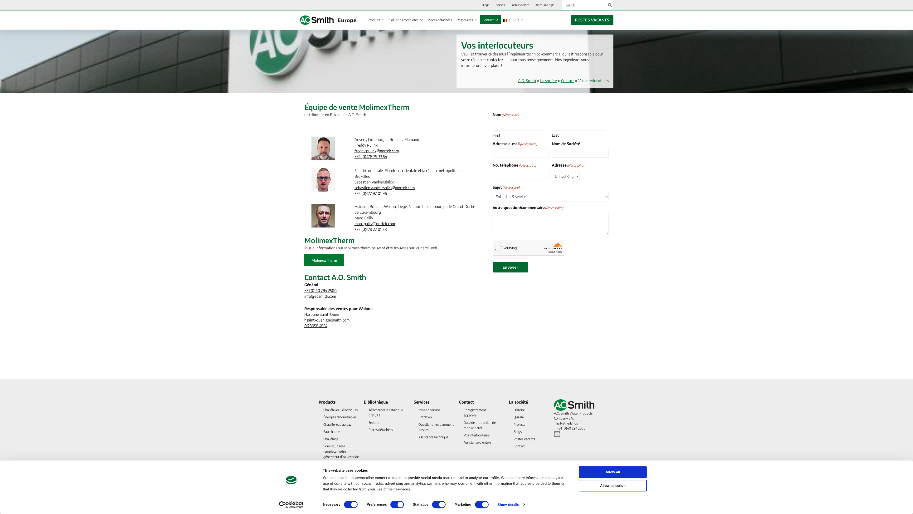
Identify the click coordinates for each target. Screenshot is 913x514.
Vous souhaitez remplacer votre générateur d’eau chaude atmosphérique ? (341, 454)
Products (327, 402)
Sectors (374, 422)
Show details (508, 505)
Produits (374, 20)
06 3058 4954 (315, 325)
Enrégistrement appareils (475, 412)
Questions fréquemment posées (436, 427)
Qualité (519, 417)
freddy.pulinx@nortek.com (377, 150)
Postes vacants (524, 439)
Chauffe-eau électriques (340, 410)
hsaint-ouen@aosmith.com (327, 320)
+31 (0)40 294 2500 (320, 290)
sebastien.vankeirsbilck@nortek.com (385, 187)
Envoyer (510, 267)
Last (555, 135)
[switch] (397, 504)
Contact (488, 20)
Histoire (519, 410)
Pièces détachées (440, 20)
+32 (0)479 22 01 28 (371, 229)
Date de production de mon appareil (480, 425)
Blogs (518, 432)
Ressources (465, 20)
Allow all (613, 472)
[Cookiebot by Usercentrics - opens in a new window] (291, 504)
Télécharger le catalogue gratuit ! (386, 412)
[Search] (610, 5)
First (496, 135)
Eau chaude (331, 432)
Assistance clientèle (477, 442)
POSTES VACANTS (592, 20)
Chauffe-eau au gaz (337, 424)
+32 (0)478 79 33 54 (371, 156)
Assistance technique (433, 437)
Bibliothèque (376, 402)
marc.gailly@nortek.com (375, 223)
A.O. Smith (527, 80)
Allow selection (613, 486)
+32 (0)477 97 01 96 (371, 193)
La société (548, 80)
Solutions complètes (403, 20)
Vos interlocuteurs (477, 435)
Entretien (425, 417)
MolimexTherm (324, 260)
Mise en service (429, 410)
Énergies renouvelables (339, 417)
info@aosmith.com (320, 296)
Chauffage (330, 439)
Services (421, 402)
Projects (519, 424)
